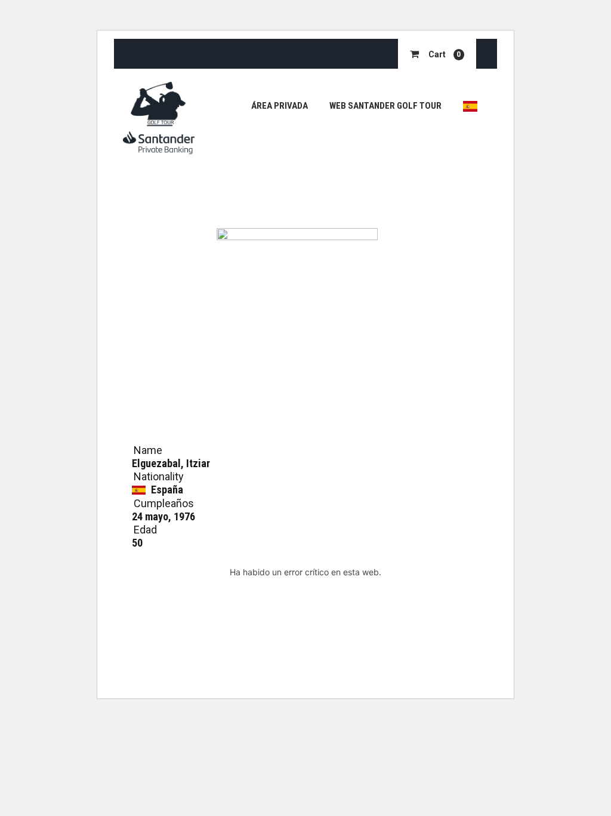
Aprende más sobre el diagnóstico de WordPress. (305, 599)
